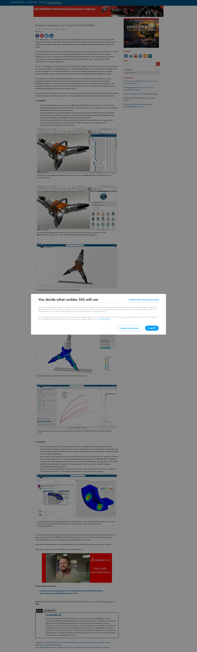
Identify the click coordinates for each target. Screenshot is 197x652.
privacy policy (104, 319)
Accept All (152, 328)
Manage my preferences (129, 328)
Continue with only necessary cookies (144, 300)
